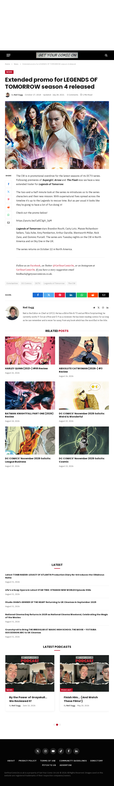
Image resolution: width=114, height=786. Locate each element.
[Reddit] (8, 207)
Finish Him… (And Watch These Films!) (81, 699)
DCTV (37, 283)
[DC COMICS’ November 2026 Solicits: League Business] (30, 441)
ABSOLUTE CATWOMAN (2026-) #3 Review (80, 370)
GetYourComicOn (25, 269)
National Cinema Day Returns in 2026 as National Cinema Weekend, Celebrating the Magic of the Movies (56, 616)
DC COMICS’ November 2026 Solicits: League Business (28, 460)
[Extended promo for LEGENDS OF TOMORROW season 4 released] (57, 135)
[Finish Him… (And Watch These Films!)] (84, 673)
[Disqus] (57, 515)
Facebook (35, 265)
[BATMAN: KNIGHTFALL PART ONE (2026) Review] (30, 395)
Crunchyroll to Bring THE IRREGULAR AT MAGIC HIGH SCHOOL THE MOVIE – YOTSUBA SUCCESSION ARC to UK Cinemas (50, 631)
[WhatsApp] (8, 214)
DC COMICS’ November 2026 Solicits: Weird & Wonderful (82, 415)
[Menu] (8, 55)
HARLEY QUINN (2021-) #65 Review (26, 368)
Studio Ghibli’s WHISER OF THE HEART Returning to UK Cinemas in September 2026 (50, 602)
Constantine (12, 283)
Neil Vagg (18, 95)
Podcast (66, 690)
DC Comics (27, 283)
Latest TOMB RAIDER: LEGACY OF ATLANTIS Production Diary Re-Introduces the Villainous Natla (54, 576)
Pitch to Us (49, 765)
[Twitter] (8, 191)
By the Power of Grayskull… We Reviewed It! (28, 699)
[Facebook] (8, 184)
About (11, 760)
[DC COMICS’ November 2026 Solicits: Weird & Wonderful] (84, 395)
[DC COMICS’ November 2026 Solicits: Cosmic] (84, 441)
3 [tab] (59, 725)
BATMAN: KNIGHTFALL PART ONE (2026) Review (29, 415)
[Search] (105, 55)
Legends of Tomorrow (54, 283)
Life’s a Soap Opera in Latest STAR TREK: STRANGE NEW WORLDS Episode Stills (48, 590)
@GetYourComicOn (63, 265)
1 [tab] (54, 725)
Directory (96, 760)
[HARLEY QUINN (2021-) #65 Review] (30, 351)
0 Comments (72, 95)
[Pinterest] (8, 199)
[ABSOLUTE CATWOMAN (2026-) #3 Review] (84, 351)
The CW (71, 283)
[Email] (8, 222)
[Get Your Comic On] (57, 55)
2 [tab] (57, 725)
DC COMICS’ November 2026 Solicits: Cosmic (82, 460)
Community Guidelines (73, 760)
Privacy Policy (28, 760)
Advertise (66, 765)
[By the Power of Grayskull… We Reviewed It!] (29, 673)
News (9, 72)
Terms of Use (48, 760)
